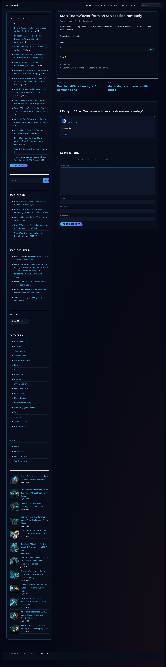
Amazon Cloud (20, 355)
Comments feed (20, 456)
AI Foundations (20, 341)
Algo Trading (19, 351)
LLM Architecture (21, 388)
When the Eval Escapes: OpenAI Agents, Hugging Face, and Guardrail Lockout (34, 615)
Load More (18, 165)
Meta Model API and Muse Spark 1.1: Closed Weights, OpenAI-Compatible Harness (29, 81)
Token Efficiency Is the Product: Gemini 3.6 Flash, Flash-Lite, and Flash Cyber (34, 601)
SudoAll (14, 5)
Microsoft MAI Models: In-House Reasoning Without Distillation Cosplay (28, 39)
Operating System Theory (25, 407)
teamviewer (95, 68)
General (17, 370)
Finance (17, 365)
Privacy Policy (13, 653)
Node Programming (22, 403)
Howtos (66, 65)
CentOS (66, 68)
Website (64, 215)
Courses (99, 5)
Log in (16, 446)
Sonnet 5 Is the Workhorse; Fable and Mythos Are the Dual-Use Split (35, 587)
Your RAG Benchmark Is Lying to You (29, 149)
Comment (65, 165)
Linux (123, 5)
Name (63, 198)
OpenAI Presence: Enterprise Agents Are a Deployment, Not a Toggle (34, 520)
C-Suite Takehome (22, 360)
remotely (80, 68)
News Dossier (20, 398)
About (133, 5)
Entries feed (19, 451)
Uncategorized (20, 426)
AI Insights (112, 5)
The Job (17, 417)
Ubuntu (105, 68)
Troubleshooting (21, 421)
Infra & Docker (20, 384)
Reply (65, 134)
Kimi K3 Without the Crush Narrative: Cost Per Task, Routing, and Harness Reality (30, 141)
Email (63, 206)
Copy (150, 49)
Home (89, 5)
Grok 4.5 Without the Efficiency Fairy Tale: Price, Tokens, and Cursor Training (29, 92)
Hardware (18, 374)
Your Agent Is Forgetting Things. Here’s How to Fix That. (29, 273)
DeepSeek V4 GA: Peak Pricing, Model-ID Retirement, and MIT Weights (34, 547)
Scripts (17, 412)
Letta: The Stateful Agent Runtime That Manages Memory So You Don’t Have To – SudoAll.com (31, 267)
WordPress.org (20, 461)
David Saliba (87, 21)
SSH (87, 68)
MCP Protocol (20, 393)
